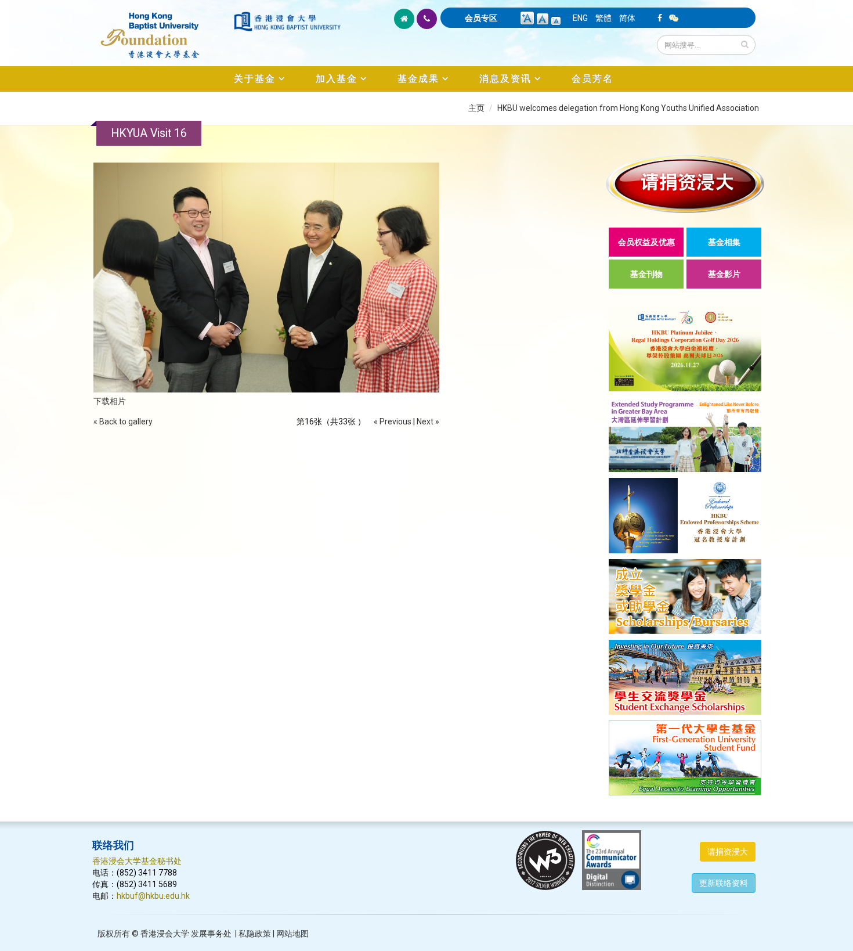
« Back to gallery (123, 421)
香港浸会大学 (164, 933)
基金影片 (724, 274)
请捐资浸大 (727, 851)
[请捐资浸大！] (685, 183)
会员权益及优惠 (646, 242)
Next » (428, 421)
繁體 (603, 18)
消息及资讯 (505, 78)
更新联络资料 (723, 883)
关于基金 (255, 78)
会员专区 (481, 18)
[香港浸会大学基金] (162, 29)
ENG (580, 18)
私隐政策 (254, 933)
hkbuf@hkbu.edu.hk (153, 895)
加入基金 (336, 78)
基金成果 (418, 78)
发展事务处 (211, 933)
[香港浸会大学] (287, 21)
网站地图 (292, 933)
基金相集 (724, 242)
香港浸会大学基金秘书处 (137, 861)
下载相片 (109, 401)
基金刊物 (646, 274)
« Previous (392, 421)
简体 (627, 18)
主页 (476, 108)
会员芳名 (592, 78)
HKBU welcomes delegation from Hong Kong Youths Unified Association (628, 108)
